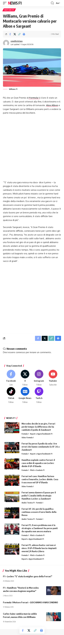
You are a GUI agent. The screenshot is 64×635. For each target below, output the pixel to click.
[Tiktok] (11, 395)
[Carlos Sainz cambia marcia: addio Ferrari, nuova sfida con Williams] (53, 616)
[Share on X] (15, 34)
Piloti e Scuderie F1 (37, 470)
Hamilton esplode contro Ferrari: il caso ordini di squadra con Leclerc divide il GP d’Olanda (38, 463)
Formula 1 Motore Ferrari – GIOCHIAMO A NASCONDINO (30, 602)
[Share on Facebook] (10, 34)
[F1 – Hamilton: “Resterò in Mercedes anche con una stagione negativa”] (53, 590)
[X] (25, 378)
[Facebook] (11, 378)
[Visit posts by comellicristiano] (6, 43)
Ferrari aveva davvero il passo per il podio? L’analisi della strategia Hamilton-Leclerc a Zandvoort (39, 495)
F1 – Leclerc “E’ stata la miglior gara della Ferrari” (27, 576)
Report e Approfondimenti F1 (41, 434)
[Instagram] (39, 378)
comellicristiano (17, 41)
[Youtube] (53, 378)
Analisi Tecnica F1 (28, 503)
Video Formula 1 (28, 437)
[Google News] (25, 395)
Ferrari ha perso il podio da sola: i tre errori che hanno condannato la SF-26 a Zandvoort (41, 446)
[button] (5, 3)
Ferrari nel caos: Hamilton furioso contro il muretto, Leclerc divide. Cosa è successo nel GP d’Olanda (40, 479)
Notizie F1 (9, 10)
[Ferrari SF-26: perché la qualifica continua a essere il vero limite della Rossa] (11, 512)
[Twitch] (39, 395)
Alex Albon (52, 105)
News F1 (14, 3)
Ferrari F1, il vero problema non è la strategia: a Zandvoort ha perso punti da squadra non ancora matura (40, 528)
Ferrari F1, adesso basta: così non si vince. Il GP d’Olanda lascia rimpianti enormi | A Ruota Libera (39, 548)
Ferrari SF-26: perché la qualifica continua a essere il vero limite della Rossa (39, 512)
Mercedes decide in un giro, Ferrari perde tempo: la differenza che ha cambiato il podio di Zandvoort (38, 426)
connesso (20, 352)
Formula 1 (34, 97)
